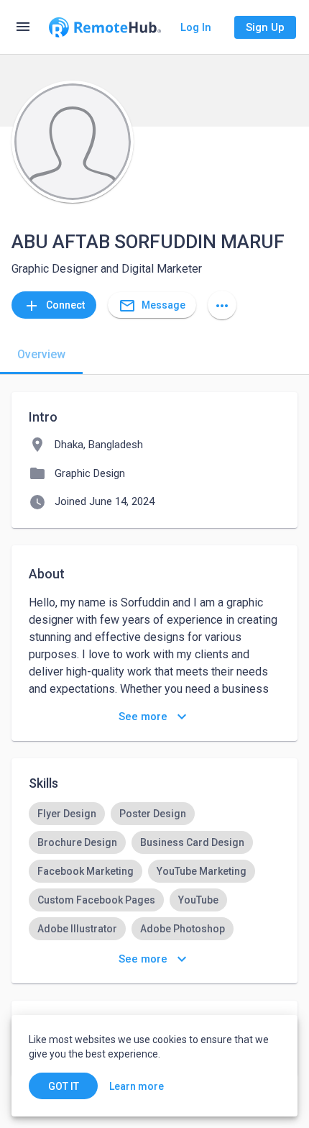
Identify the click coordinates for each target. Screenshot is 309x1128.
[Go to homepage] (105, 27)
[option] (67, 813)
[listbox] (154, 871)
